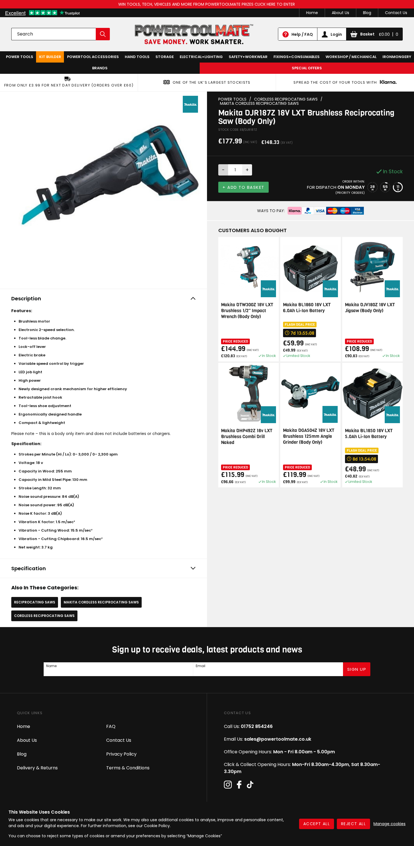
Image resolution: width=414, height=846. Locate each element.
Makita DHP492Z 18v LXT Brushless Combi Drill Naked (246, 436)
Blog (367, 12)
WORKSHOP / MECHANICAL (351, 56)
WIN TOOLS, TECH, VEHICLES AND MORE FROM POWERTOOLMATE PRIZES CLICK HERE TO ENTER (207, 4)
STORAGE (164, 56)
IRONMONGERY (396, 56)
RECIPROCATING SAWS (34, 602)
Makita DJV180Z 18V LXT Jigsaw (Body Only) (370, 308)
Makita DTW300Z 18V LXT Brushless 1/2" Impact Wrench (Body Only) (247, 310)
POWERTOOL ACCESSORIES (93, 56)
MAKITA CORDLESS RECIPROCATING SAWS (101, 602)
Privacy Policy (121, 754)
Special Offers (307, 68)
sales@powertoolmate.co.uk (277, 739)
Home (312, 12)
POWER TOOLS (19, 56)
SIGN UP (356, 669)
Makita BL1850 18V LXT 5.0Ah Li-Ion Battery (369, 433)
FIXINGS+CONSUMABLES (296, 56)
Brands (100, 68)
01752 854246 (257, 726)
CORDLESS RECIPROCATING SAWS (44, 615)
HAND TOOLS (137, 56)
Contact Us (396, 12)
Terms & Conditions (128, 768)
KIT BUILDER (50, 56)
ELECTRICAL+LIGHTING (201, 56)
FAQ (110, 726)
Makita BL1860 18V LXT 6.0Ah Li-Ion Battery (307, 308)
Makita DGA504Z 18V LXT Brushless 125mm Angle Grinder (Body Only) (308, 436)
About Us (340, 12)
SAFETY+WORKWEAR (248, 56)
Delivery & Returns (37, 768)
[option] (103, 189)
